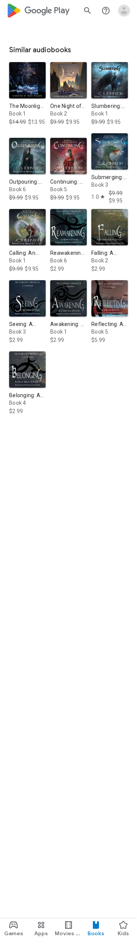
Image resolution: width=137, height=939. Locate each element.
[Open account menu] (124, 11)
